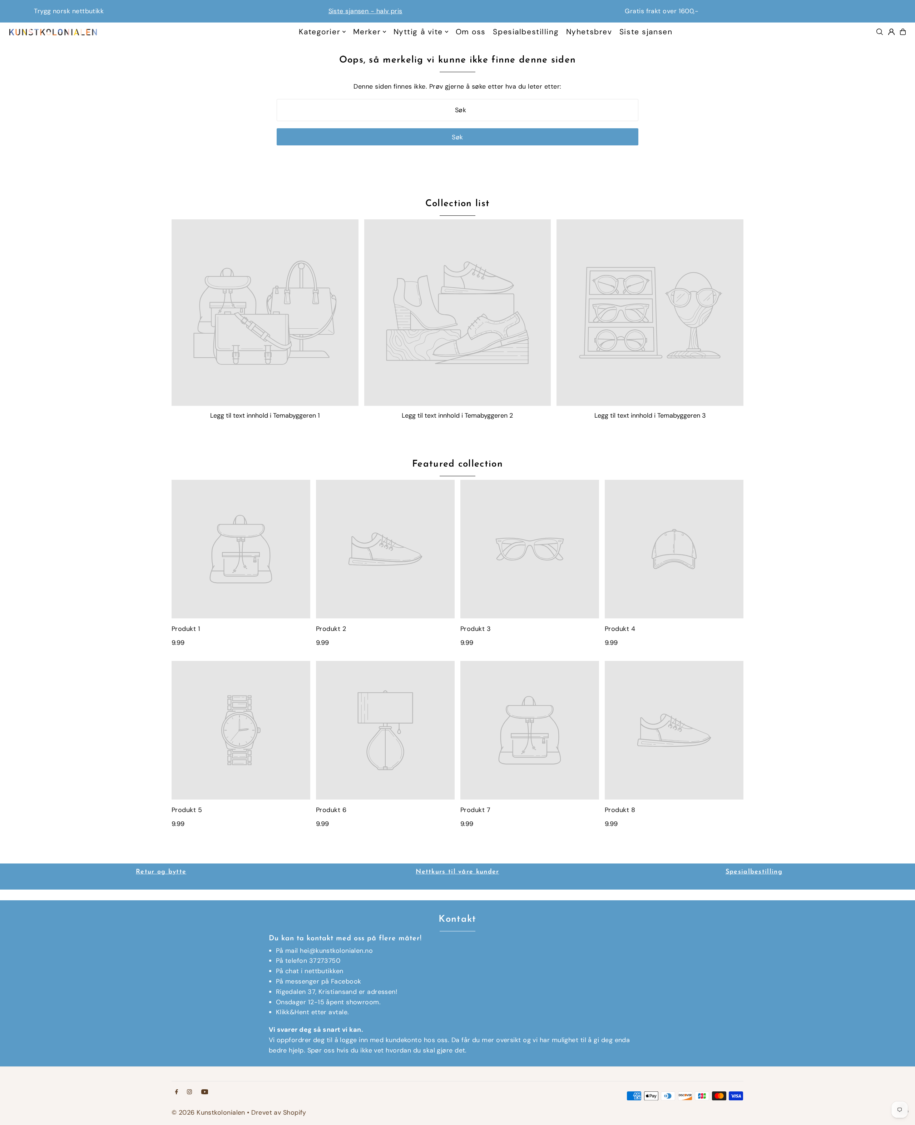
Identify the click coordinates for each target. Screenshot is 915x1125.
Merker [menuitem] (367, 32)
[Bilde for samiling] (265, 312)
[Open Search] (879, 32)
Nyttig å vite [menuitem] (418, 32)
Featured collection (457, 464)
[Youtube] (204, 1092)
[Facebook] (176, 1092)
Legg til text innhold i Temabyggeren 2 (457, 415)
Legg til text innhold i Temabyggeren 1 (265, 415)
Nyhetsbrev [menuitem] (589, 32)
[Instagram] (189, 1092)
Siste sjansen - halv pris (161, 11)
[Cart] (903, 32)
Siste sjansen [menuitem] (645, 32)
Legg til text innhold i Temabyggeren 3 (650, 415)
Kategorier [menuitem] (319, 32)
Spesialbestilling (754, 872)
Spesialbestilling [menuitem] (526, 32)
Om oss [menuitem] (471, 32)
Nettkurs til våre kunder (457, 872)
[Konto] (891, 32)
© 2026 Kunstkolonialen (209, 1112)
